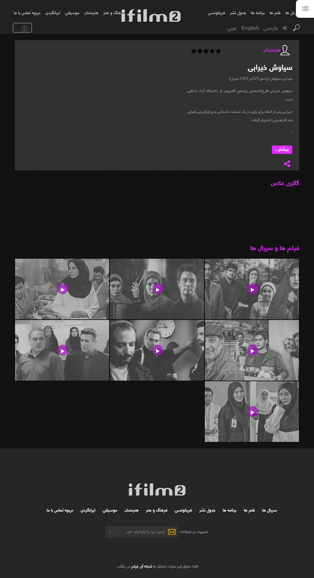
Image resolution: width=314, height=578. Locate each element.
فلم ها (275, 12)
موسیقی (72, 12)
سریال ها (292, 12)
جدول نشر (238, 12)
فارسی (270, 27)
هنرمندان (91, 12)
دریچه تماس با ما (27, 12)
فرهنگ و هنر (114, 12)
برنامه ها (258, 12)
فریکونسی (216, 12)
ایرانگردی (52, 12)
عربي (232, 27)
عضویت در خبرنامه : (194, 531)
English (250, 27)
